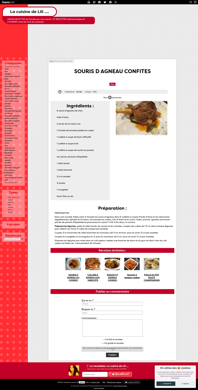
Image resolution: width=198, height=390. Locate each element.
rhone (7, 89)
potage (8, 103)
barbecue (8, 108)
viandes (8, 160)
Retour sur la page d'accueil (62, 61)
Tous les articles (11, 182)
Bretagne (8, 128)
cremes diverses (11, 98)
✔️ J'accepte (165, 383)
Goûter (10, 200)
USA (6, 180)
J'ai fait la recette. (113, 339)
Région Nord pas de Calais (12, 77)
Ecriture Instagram (99, 388)
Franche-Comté (11, 126)
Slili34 (82, 382)
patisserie (8, 175)
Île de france (10, 135)
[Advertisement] (99, 40)
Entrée (10, 202)
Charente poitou (11, 138)
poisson (8, 106)
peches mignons (11, 118)
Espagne (8, 74)
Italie (7, 69)
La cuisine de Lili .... (29, 11)
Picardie (8, 81)
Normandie (9, 123)
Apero (10, 210)
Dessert (11, 207)
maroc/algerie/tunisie (13, 177)
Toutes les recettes (12, 66)
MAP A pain (9, 158)
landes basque (10, 91)
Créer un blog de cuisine (120, 386)
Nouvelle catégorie (12, 86)
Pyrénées (8, 140)
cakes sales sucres (12, 101)
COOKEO (8, 155)
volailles (8, 163)
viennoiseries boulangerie (9, 171)
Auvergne (8, 131)
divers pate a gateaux (13, 96)
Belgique (8, 133)
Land (95, 382)
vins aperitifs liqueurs (13, 111)
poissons (8, 165)
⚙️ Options (185, 383)
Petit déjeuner (13, 197)
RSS (104, 382)
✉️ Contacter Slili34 (132, 382)
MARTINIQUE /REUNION (9, 151)
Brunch (10, 212)
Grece (7, 143)
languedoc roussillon (13, 94)
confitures (9, 113)
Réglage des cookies (114, 382)
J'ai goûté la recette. (113, 343)
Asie (6, 71)
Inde (6, 145)
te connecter (111, 348)
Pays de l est (10, 148)
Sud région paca (11, 84)
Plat (9, 205)
